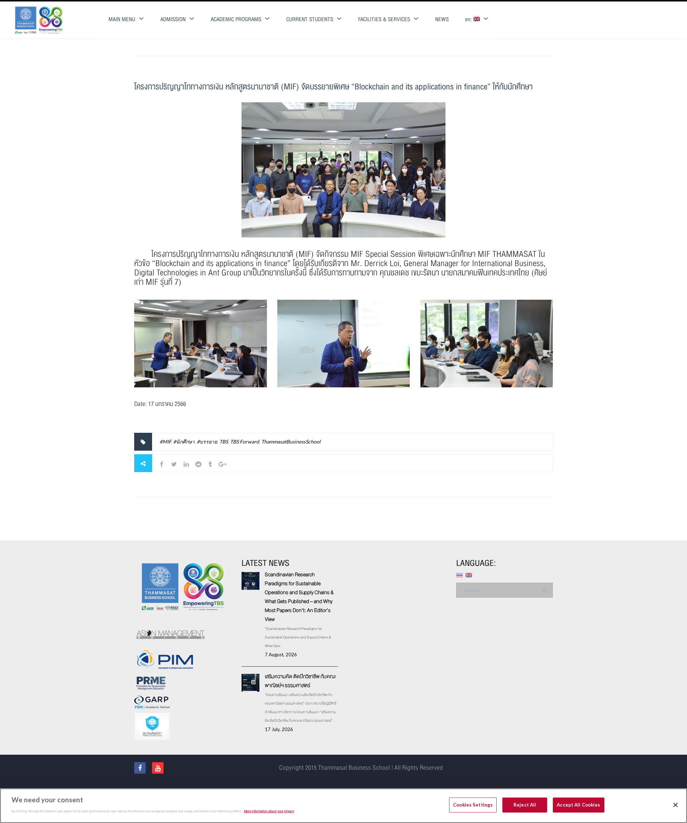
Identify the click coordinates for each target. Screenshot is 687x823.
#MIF (165, 442)
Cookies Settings (473, 805)
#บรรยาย (207, 442)
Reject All (524, 805)
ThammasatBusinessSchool (291, 442)
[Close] (675, 805)
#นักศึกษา (184, 442)
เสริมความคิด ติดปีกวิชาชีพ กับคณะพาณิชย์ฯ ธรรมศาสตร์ (300, 681)
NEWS (442, 19)
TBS (223, 442)
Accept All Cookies (578, 805)
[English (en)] (469, 575)
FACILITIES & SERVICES (384, 19)
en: (469, 19)
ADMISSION (173, 19)
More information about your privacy (269, 811)
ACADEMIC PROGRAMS (236, 19)
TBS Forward (244, 442)
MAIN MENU (121, 19)
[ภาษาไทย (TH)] (459, 575)
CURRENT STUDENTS (309, 19)
